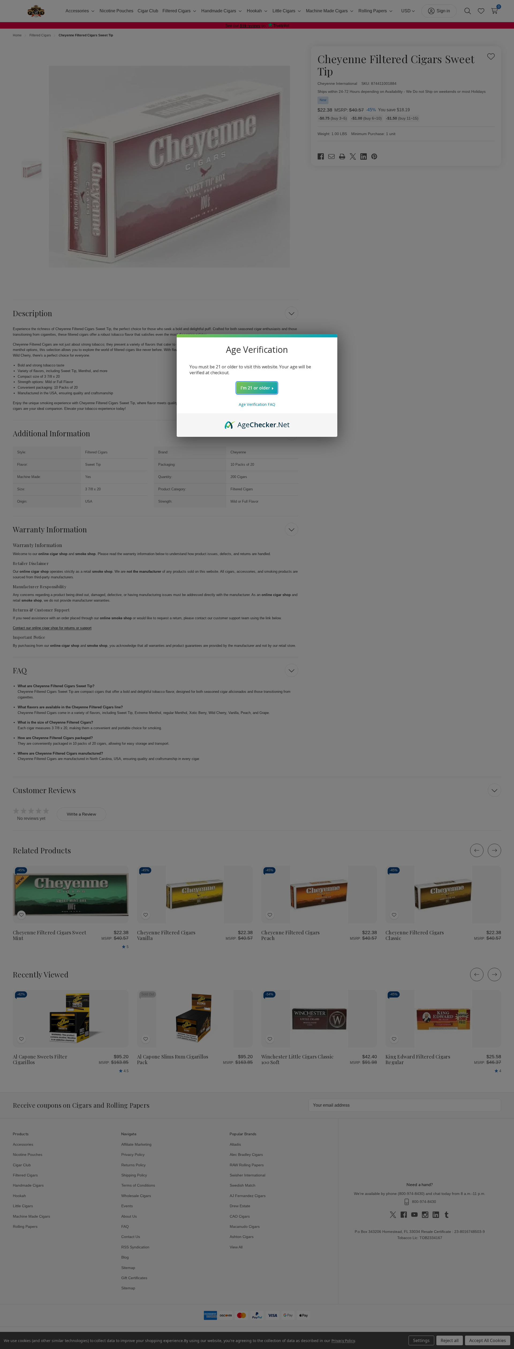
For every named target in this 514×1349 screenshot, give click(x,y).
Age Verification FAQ (257, 404)
